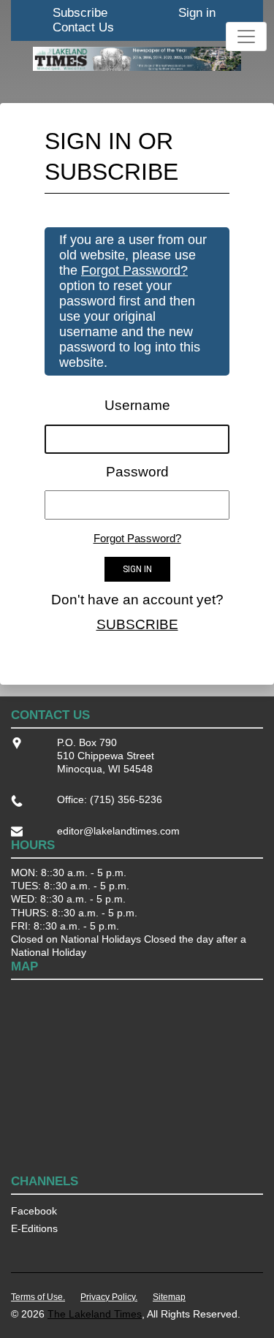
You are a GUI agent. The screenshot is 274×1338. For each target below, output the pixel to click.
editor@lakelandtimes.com (118, 831)
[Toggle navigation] (246, 36)
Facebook (34, 1211)
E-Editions (34, 1228)
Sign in (197, 13)
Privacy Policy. (108, 1297)
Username (137, 405)
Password (137, 471)
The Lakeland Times (94, 1314)
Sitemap (169, 1297)
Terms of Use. (38, 1297)
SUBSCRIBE (137, 624)
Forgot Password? (134, 270)
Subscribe (80, 13)
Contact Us (83, 27)
